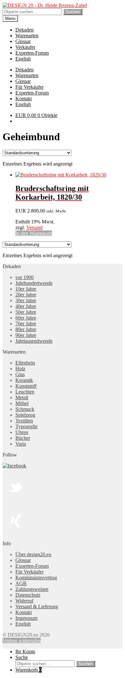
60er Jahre (25, 318)
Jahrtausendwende (34, 341)
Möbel (22, 403)
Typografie (26, 426)
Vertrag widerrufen (22, 640)
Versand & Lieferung (36, 606)
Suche (21, 657)
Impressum (26, 618)
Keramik (24, 380)
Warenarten (26, 35)
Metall (21, 397)
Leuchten (24, 391)
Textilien (24, 420)
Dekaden (24, 29)
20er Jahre (25, 294)
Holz (20, 368)
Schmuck (24, 409)
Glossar (23, 41)
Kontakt (23, 98)
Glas (20, 374)
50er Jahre (25, 312)
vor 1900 (24, 277)
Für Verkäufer (29, 87)
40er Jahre (25, 306)
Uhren (21, 432)
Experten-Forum (32, 53)
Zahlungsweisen (31, 589)
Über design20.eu (33, 554)
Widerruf (24, 600)
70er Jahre (25, 323)
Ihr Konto (25, 651)
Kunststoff (26, 386)
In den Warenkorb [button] (33, 233)
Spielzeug (25, 415)
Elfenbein (25, 363)
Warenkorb (28, 670)
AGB (21, 583)
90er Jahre (25, 335)
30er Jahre (25, 300)
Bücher (22, 438)
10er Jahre (25, 289)
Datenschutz (27, 595)
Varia (20, 444)
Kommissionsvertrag (36, 577)
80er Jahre (25, 329)
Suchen (73, 11)
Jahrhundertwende (34, 283)
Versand (34, 227)
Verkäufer (25, 47)
